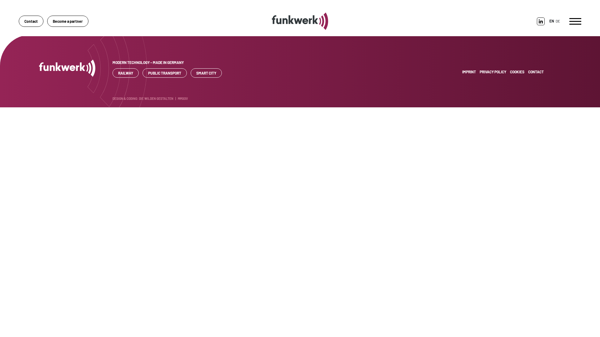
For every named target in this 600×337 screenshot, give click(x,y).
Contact (31, 21)
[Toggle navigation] (575, 21)
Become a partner (68, 21)
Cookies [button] (517, 72)
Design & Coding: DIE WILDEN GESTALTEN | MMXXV (150, 98)
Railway (125, 73)
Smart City (206, 73)
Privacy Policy (493, 72)
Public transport (164, 73)
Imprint (469, 72)
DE (558, 21)
